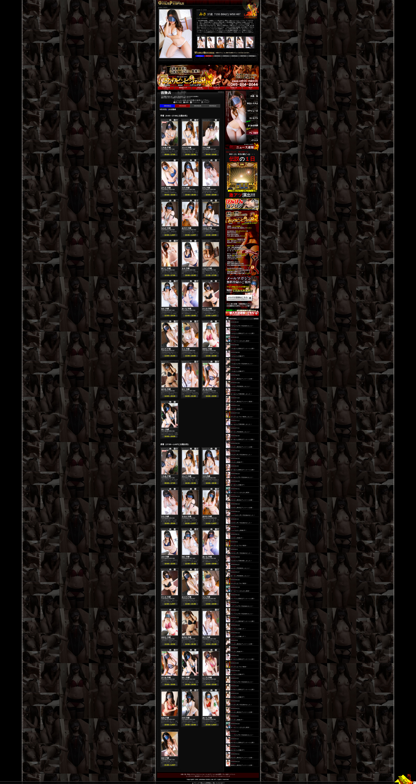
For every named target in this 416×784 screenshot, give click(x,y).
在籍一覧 (183, 774)
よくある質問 (217, 774)
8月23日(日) (182, 106)
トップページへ (161, 85)
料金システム (191, 774)
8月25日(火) (212, 106)
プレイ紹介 (225, 774)
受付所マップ (199, 776)
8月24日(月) (197, 106)
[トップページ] (166, 88)
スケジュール (200, 774)
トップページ (190, 776)
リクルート (221, 776)
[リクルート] (233, 88)
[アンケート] (216, 88)
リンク (228, 776)
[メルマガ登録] (200, 88)
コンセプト (208, 774)
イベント (232, 774)
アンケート (214, 776)
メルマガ (206, 776)
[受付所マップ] (183, 88)
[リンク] (250, 88)
